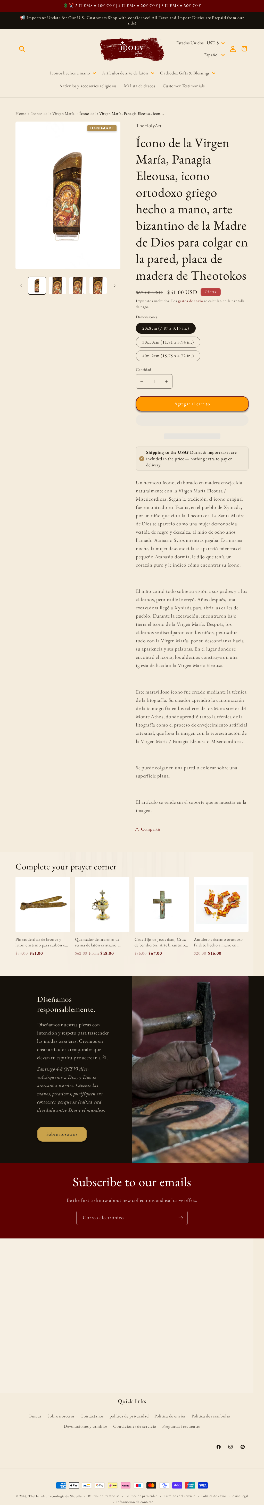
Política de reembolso (211, 1416)
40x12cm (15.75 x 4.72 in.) (168, 355)
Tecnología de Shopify (65, 1496)
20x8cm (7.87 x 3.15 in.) (165, 328)
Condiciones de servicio (134, 1426)
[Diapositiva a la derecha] (114, 286)
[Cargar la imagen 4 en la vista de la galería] (98, 285)
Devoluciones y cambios (86, 1426)
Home (20, 113)
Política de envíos (170, 1416)
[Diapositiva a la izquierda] (21, 286)
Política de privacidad (142, 1496)
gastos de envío (190, 300)
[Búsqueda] (22, 49)
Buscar (35, 1416)
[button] (192, 421)
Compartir (151, 829)
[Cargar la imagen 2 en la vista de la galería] (57, 285)
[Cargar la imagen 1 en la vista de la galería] (37, 285)
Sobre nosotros (62, 1134)
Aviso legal (240, 1496)
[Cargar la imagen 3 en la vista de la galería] (77, 285)
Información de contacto (134, 1502)
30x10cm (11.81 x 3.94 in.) (168, 342)
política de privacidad (129, 1416)
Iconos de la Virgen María (53, 113)
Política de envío (213, 1496)
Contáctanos (92, 1416)
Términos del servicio (180, 1496)
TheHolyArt (37, 1496)
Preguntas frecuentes (181, 1426)
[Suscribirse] (180, 1218)
